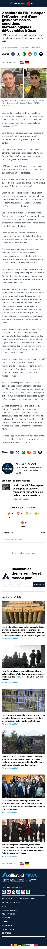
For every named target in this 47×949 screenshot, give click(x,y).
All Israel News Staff (10, 47)
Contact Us (6, 933)
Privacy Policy (8, 929)
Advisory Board (8, 914)
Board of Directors (10, 910)
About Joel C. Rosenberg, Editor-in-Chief (18, 899)
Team (4, 906)
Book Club (6, 918)
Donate (5, 921)
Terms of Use (7, 925)
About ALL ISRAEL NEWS (11, 902)
